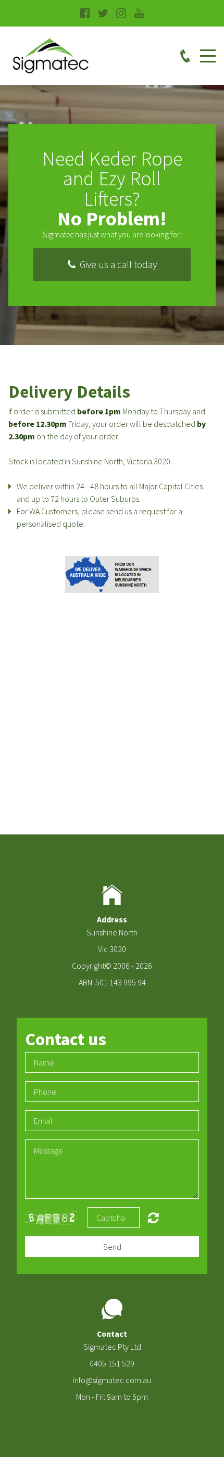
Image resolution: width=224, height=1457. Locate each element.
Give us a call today (116, 264)
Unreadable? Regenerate (153, 1217)
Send (112, 1246)
